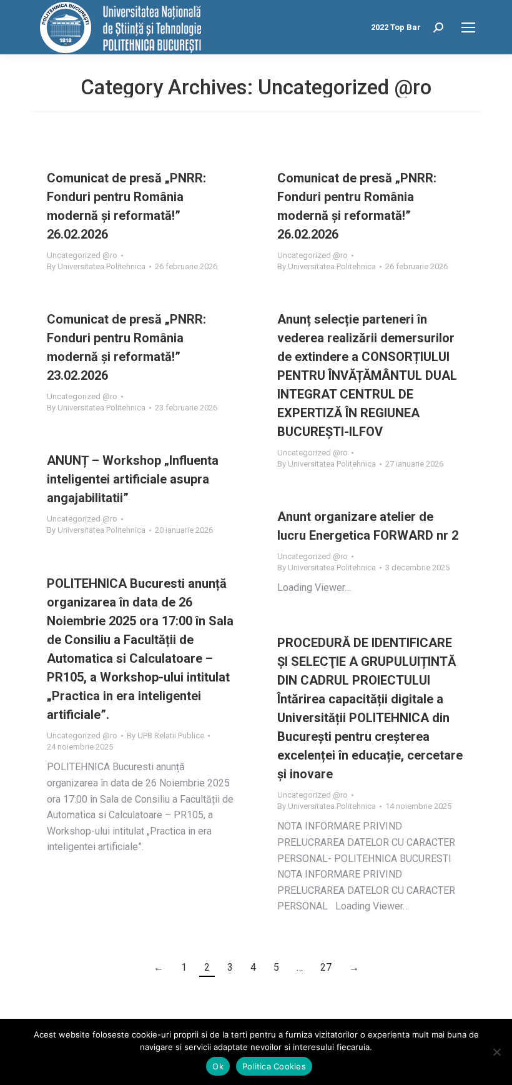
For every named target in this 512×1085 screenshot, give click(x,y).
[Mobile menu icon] (468, 27)
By (96, 266)
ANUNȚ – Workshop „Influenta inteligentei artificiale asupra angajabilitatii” (133, 479)
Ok (218, 1066)
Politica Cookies (274, 1066)
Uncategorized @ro (82, 255)
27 (326, 967)
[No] (496, 1052)
